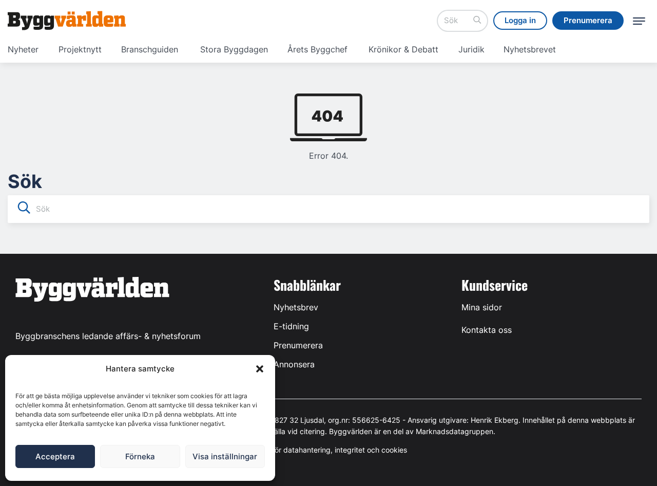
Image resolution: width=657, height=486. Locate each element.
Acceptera (55, 456)
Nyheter (23, 49)
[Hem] (67, 20)
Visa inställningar (224, 456)
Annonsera (294, 364)
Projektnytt (80, 49)
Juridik (471, 49)
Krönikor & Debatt (403, 49)
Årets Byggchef (317, 49)
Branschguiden (149, 49)
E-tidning (291, 326)
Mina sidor (481, 307)
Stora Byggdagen (234, 49)
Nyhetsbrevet (530, 49)
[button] (260, 369)
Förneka (140, 456)
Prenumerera (298, 345)
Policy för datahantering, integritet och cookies (328, 449)
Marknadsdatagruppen (454, 431)
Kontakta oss (486, 330)
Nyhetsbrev (296, 307)
